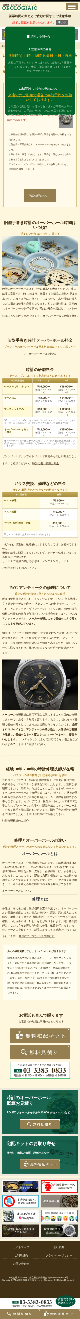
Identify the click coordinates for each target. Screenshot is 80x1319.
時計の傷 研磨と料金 (45, 463)
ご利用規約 (9, 567)
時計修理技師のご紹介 (15, 820)
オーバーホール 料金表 (42, 353)
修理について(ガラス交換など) (37, 936)
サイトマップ (21, 1247)
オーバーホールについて (17, 890)
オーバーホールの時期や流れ (60, 315)
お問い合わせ (21, 1263)
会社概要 (59, 1247)
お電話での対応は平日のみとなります (41, 1021)
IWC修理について (40, 195)
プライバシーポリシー (59, 1255)
